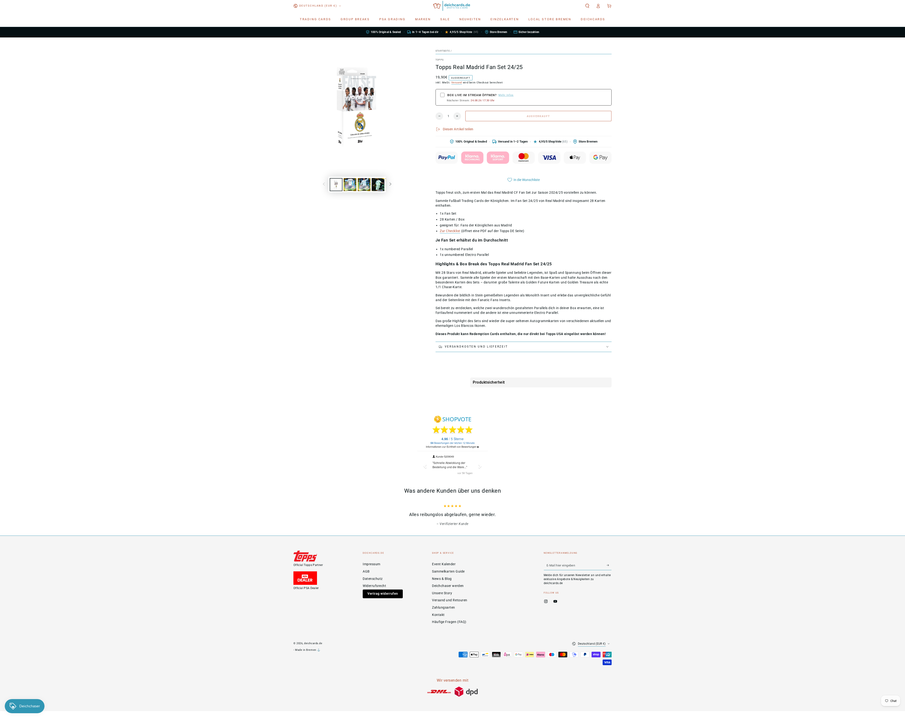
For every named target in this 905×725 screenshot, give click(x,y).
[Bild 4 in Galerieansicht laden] (378, 184)
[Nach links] (324, 184)
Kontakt (438, 621)
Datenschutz (373, 585)
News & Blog (442, 585)
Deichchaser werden (448, 592)
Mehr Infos (506, 95)
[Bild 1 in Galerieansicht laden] (336, 184)
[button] (587, 6)
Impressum (371, 570)
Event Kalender (444, 570)
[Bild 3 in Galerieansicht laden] (364, 184)
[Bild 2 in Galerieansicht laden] (350, 184)
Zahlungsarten (443, 614)
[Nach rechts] (390, 184)
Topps (440, 60)
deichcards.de (313, 649)
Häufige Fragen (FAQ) (449, 628)
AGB (366, 578)
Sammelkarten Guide (448, 578)
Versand (456, 82)
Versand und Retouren (449, 606)
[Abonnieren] (609, 571)
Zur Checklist (450, 231)
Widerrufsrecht (374, 592)
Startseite (443, 51)
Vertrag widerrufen (382, 600)
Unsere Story (442, 599)
